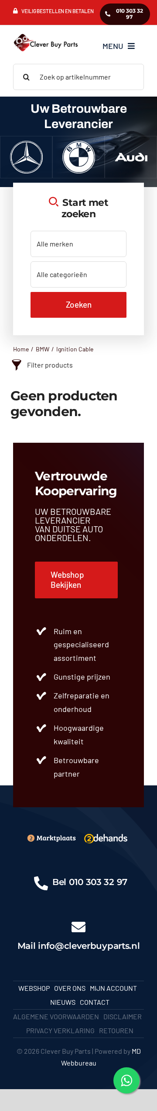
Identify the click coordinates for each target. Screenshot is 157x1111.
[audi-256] (131, 144)
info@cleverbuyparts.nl (89, 946)
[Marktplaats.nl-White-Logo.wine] (51, 837)
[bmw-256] (78, 144)
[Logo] (105, 834)
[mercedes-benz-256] (26, 144)
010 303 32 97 (98, 882)
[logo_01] (45, 34)
